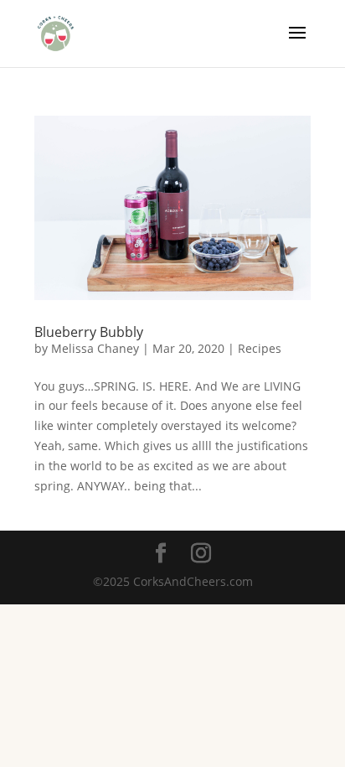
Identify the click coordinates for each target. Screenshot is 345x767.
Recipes (259, 348)
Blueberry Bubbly (88, 332)
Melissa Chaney (95, 348)
